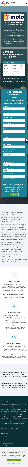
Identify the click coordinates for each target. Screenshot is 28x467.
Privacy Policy (5, 441)
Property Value (7, 144)
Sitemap (4, 445)
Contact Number (7, 117)
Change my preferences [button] (14, 463)
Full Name (6, 106)
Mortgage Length (8, 168)
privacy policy (18, 191)
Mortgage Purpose (8, 162)
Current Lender (7, 151)
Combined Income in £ (9, 173)
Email (4, 112)
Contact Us (5, 439)
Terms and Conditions (7, 443)
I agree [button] (14, 460)
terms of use (8, 191)
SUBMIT (14, 194)
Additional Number (8, 123)
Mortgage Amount (8, 137)
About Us (4, 436)
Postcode (5, 129)
